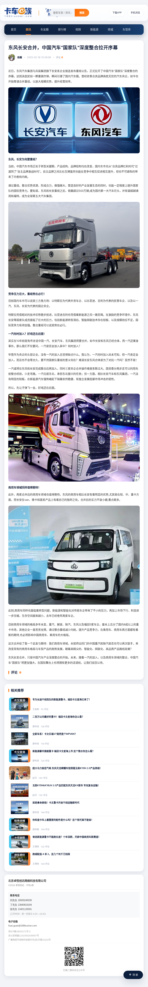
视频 (78, 29)
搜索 (81, 12)
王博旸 (35, 846)
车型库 (127, 29)
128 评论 (45, 726)
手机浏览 (135, 12)
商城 (110, 29)
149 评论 (45, 829)
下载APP (117, 12)
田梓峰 (35, 829)
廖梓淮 (35, 726)
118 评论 (45, 743)
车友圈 (44, 29)
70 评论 (44, 709)
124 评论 (45, 760)
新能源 (94, 29)
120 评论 (45, 846)
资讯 (28, 29)
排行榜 (62, 29)
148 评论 (45, 812)
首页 (13, 29)
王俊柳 (35, 709)
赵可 (34, 778)
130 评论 (43, 795)
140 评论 (43, 778)
